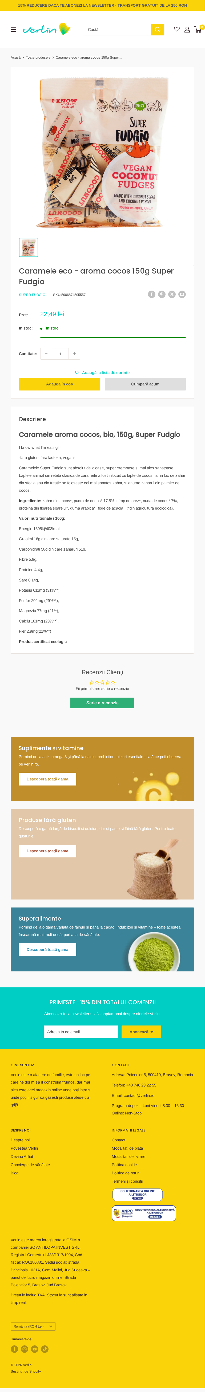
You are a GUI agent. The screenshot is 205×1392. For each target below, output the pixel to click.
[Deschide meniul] (13, 29)
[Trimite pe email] (182, 294)
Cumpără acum (145, 384)
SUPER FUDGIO (32, 295)
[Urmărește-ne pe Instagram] (24, 1349)
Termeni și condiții (127, 1181)
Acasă (16, 57)
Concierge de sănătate (30, 1164)
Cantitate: (28, 353)
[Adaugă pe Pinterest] (162, 294)
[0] (198, 29)
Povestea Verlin (24, 1148)
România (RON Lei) (28, 1326)
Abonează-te (141, 1031)
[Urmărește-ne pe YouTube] (34, 1349)
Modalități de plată (127, 1148)
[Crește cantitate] (74, 353)
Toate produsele (38, 57)
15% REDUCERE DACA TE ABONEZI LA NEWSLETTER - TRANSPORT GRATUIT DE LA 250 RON (102, 5)
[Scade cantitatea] (46, 353)
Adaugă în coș (59, 384)
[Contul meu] (187, 29)
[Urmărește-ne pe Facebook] (14, 1349)
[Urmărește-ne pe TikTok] (45, 1349)
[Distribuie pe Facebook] (151, 294)
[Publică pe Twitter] (172, 294)
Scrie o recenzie (102, 703)
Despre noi (20, 1140)
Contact (118, 1140)
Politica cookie (124, 1164)
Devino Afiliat (22, 1156)
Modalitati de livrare (128, 1156)
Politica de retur (125, 1173)
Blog (14, 1173)
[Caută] (157, 29)
